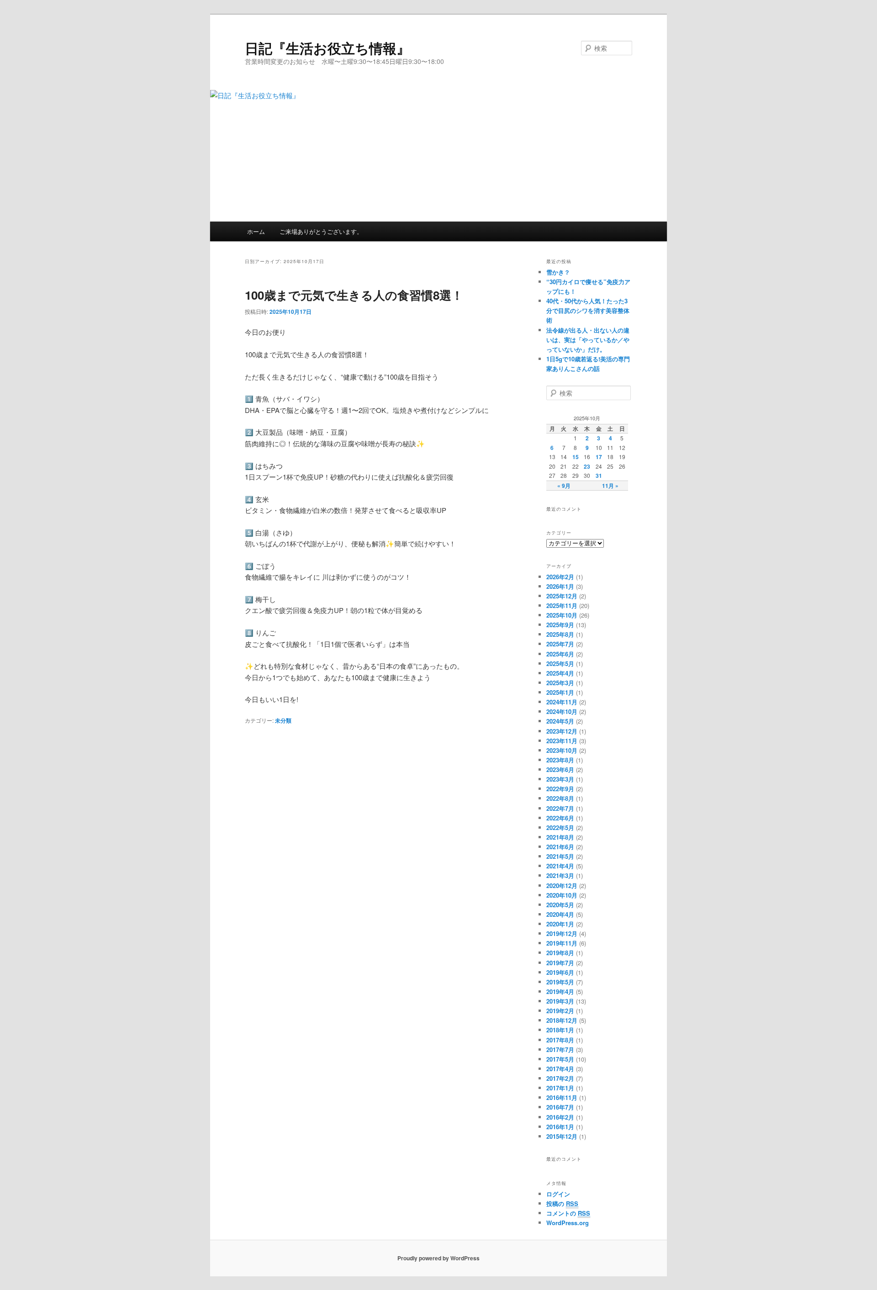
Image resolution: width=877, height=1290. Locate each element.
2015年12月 (561, 1136)
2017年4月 (560, 1068)
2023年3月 (560, 779)
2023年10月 (561, 750)
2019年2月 (560, 1010)
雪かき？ (558, 272)
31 (599, 475)
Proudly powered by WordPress (438, 1258)
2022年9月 (560, 788)
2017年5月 (560, 1059)
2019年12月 (561, 933)
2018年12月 (561, 1020)
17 (599, 457)
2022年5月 (560, 827)
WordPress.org (567, 1222)
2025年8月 (560, 634)
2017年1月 (560, 1088)
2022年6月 (560, 818)
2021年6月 (560, 846)
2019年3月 (560, 1001)
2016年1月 (560, 1126)
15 (575, 457)
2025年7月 (560, 644)
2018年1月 (560, 1030)
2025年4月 (560, 673)
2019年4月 (560, 991)
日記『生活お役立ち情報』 (327, 48)
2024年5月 (560, 721)
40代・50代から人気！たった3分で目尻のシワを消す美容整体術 (587, 310)
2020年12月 (561, 885)
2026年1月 (560, 586)
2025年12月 (561, 596)
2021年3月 (560, 875)
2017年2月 (560, 1078)
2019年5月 (560, 982)
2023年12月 (561, 731)
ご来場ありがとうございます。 (321, 231)
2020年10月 (561, 895)
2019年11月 (561, 943)
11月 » (610, 485)
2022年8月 (560, 798)
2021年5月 (560, 856)
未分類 (283, 720)
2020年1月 (560, 924)
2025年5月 (560, 663)
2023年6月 (560, 769)
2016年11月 (561, 1097)
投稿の (562, 1203)
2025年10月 (561, 615)
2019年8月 (560, 952)
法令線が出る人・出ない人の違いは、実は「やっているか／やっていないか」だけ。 (587, 340)
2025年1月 (560, 692)
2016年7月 (560, 1107)
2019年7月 (560, 962)
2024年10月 (561, 711)
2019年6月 (560, 972)
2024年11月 (561, 702)
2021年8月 (560, 837)
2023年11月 (561, 740)
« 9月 (564, 485)
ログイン (558, 1194)
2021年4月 (560, 866)
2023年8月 (560, 760)
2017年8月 (560, 1040)
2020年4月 (560, 914)
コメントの (568, 1213)
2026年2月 (560, 576)
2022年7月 (560, 808)
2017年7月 (560, 1049)
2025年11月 (561, 605)
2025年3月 (560, 682)
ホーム (256, 231)
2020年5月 (560, 904)
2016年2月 (560, 1117)
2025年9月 (560, 624)
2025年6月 (560, 654)
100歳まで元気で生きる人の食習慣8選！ (354, 294)
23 (587, 466)
